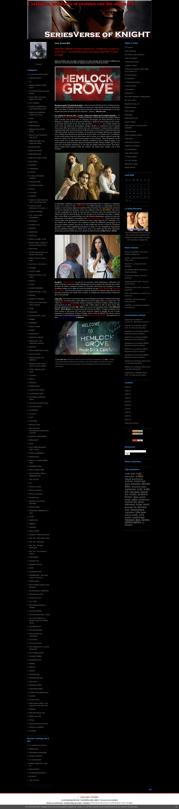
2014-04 (128, 416)
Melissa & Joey (34, 425)
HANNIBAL (33, 323)
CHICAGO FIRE (34, 182)
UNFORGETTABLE (36, 689)
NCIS (31, 443)
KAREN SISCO (34, 386)
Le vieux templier (35, 760)
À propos (38, 64)
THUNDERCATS (35, 660)
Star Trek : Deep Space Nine (39, 538)
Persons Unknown (35, 494)
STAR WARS (33, 557)
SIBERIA (32, 524)
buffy (140, 489)
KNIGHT (128, 337)
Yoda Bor (128, 325)
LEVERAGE (33, 410)
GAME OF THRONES (36, 299)
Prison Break (33, 497)
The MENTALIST (35, 626)
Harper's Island (34, 326)
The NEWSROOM (35, 630)
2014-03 (128, 419)
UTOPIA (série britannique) (38, 692)
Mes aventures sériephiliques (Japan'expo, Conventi (39, 430)
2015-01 (128, 394)
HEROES (32, 347)
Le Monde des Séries (132, 82)
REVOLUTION (34, 507)
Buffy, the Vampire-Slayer (38, 158)
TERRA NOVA (34, 581)
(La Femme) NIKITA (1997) (38, 74)
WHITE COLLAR (35, 716)
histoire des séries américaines (137, 521)
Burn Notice (33, 161)
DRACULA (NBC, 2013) (37, 239)
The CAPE (33, 601)
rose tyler (130, 473)
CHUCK (32, 189)
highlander (130, 489)
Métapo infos (33, 749)
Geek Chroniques (131, 58)
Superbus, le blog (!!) (132, 146)
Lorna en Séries (130, 86)
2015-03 (128, 387)
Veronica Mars (34, 699)
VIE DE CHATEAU (35, 756)
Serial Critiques (130, 122)
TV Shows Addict (131, 156)
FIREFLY (32, 281)
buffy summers (133, 475)
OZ (30, 483)
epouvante (77, 364)
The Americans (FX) (36, 594)
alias (136, 497)
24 (30, 82)
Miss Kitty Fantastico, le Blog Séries (137, 96)
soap (71, 364)
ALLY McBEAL (34, 103)
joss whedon (133, 483)
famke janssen (73, 361)
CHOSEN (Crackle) (36, 185)
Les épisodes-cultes (36, 393)
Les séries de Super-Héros (38, 403)
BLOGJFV (32, 776)
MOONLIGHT (34, 440)
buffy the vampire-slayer (137, 490)
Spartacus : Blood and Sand (39, 534)
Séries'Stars (129, 138)
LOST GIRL (33, 421)
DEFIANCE (33, 221)
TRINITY (32, 671)
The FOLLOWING (35, 611)
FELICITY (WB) (34, 271)
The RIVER (33, 639)
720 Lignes (129, 47)
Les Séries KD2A (35, 406)
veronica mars (138, 486)
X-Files (31, 720)
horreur (83, 364)
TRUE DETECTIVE (36, 678)
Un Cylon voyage (131, 160)
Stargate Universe (35, 564)
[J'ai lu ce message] (176, 807)
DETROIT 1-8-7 (34, 225)
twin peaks (102, 361)
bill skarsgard (64, 361)
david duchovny (134, 478)
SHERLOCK (33, 520)
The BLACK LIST (35, 598)
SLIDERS (32, 527)
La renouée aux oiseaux (38, 745)
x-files (139, 476)
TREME (32, 663)
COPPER (32, 196)
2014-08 (128, 405)
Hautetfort (95, 797)
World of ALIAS (130, 167)
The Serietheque (131, 149)
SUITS (31, 568)
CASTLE (32, 172)
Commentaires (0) (98, 359)
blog (130, 803)
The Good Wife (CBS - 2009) (39, 614)
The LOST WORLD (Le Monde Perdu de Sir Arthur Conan (38, 620)
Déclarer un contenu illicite (54, 803)
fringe (139, 504)
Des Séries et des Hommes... (135, 54)
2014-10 (128, 398)
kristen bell (139, 481)
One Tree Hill (34, 479)
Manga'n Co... (130, 93)
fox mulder (131, 494)
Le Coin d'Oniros (131, 75)
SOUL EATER (34, 531)
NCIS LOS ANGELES (36, 453)
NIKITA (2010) (34, 457)
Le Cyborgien (129, 78)
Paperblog (128, 115)
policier (129, 481)
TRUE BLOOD (34, 674)
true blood (109, 361)
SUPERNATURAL (35, 572)
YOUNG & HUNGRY (36, 727)
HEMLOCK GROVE (36, 337)
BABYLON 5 (33, 122)
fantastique (137, 509)
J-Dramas (32, 375)
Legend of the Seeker (37, 390)
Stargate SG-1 (34, 561)
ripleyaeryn (129, 319)
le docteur (140, 507)
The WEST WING (35, 656)
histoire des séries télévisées (134, 503)
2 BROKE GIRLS (35, 78)
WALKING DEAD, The (37, 713)
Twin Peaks (33, 681)
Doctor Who (33, 232)
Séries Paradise (130, 131)
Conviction (33, 192)
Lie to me (32, 414)
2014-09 (128, 401)
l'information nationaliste (38, 752)
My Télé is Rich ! (130, 100)
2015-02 (128, 391)
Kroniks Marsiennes (132, 62)
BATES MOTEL (34, 126)
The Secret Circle (35, 643)
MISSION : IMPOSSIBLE (37, 436)
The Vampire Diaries (36, 653)
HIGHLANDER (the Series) (38, 350)
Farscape (32, 268)
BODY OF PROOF (35, 150)
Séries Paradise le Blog (133, 135)
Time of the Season (132, 153)
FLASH (31, 284)
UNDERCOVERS (35, 685)
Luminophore (129, 89)
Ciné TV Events (130, 51)
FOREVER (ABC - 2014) (38, 292)
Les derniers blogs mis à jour (70, 800)
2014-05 (128, 412)
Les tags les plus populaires (109, 800)
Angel (31, 118)
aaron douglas (93, 361)
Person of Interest (35, 490)
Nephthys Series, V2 (132, 104)
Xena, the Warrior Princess (38, 724)
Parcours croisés (35, 487)
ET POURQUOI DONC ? (38, 773)
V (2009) (32, 696)
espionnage (138, 517)
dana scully (131, 514)
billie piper (141, 512)
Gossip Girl (33, 312)
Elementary (33, 249)
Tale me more (34, 780)
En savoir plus (133, 807)
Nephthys (128, 331)
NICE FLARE (129, 111)
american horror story (62, 364)
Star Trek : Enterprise (36, 542)
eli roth (96, 364)
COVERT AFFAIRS (35, 211)
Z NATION (32, 731)
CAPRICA (32, 165)
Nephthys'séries (130, 107)
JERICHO (32, 382)
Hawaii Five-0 (34, 334)
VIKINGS (32, 709)
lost (127, 509)
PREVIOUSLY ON (131, 118)
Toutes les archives (131, 423)
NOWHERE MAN (35, 466)
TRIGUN (32, 667)
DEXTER (32, 228)
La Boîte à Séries (131, 65)
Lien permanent (86, 359)
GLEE (31, 308)
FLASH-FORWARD (36, 288)
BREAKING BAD (35, 154)
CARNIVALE (33, 168)
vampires (130, 512)
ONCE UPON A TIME (36, 470)
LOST (31, 417)
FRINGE (32, 295)
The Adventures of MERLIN (38, 591)
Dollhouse (33, 235)
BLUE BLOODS (34, 147)
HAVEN (32, 330)
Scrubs (31, 516)
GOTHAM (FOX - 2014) (37, 315)
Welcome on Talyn (131, 164)
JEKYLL (32, 379)
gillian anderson (141, 499)
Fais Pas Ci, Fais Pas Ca (38, 264)
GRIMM (32, 319)
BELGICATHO (34, 769)
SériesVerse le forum (132, 142)
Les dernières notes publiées (90, 800)
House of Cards (34, 354)
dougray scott (83, 361)
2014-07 (128, 409)
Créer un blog (85, 797)
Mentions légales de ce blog (73, 803)
